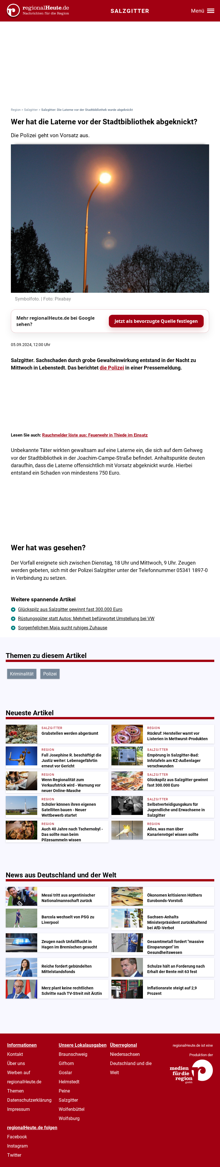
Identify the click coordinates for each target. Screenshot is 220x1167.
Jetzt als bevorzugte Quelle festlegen (156, 321)
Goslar (65, 1072)
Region (16, 110)
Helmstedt (69, 1082)
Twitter (14, 1155)
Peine (64, 1091)
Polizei (50, 674)
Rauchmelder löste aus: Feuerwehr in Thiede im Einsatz (95, 435)
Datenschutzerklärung (29, 1100)
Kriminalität (22, 674)
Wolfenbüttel (72, 1109)
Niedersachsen (125, 1054)
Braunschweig (73, 1054)
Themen (15, 1091)
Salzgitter (31, 110)
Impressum (18, 1109)
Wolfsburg (69, 1118)
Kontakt (15, 1054)
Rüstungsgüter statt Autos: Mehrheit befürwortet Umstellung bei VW (86, 618)
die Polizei (112, 368)
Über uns (16, 1063)
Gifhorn (66, 1063)
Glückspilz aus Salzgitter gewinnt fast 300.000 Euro (70, 609)
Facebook (17, 1137)
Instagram (17, 1146)
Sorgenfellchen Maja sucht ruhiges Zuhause (62, 627)
